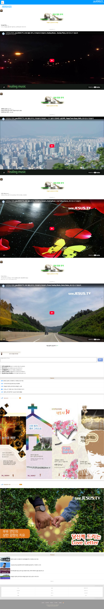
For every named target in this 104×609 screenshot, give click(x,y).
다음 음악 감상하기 (51, 345)
